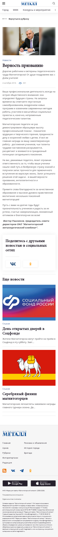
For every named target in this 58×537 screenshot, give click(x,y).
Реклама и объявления (35, 443)
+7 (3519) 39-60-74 (44, 514)
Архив (5, 448)
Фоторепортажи (10, 458)
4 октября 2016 (9, 83)
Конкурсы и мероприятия (37, 9)
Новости (6, 60)
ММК (15, 9)
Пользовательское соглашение (12, 495)
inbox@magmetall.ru (31, 514)
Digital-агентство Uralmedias (11, 499)
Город (5, 9)
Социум (6, 323)
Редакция (7, 462)
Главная (6, 443)
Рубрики (6, 453)
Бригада (28, 453)
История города (32, 448)
